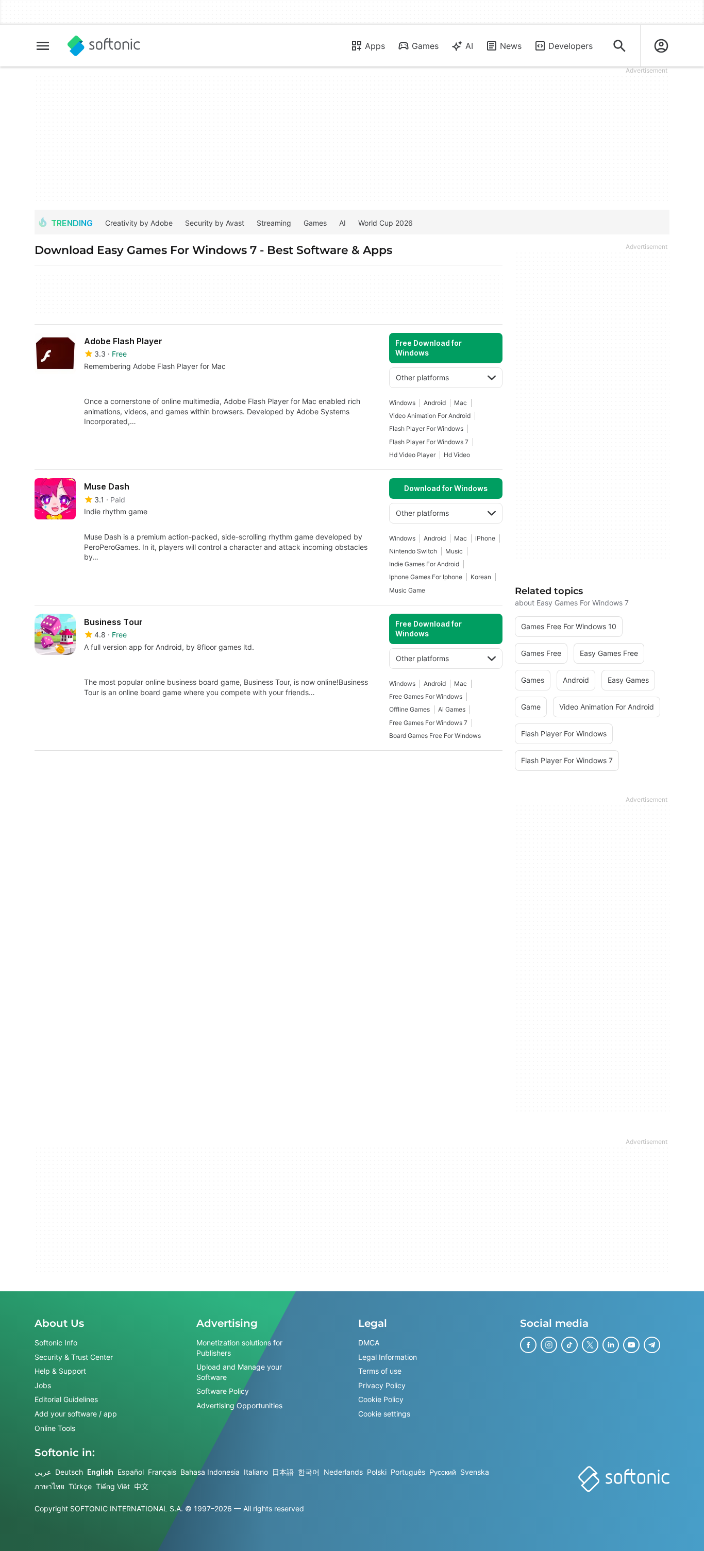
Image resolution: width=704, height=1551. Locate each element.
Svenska (474, 1472)
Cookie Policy (381, 1399)
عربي (43, 1472)
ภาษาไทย (49, 1486)
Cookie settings (384, 1413)
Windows (402, 403)
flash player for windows (426, 428)
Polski (377, 1472)
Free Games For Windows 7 (428, 723)
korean (481, 577)
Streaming (274, 222)
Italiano (256, 1472)
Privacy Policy (382, 1385)
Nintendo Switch (413, 551)
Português (408, 1472)
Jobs (43, 1385)
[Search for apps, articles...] (619, 45)
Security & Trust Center (74, 1356)
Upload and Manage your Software (239, 1371)
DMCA (368, 1342)
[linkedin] (610, 1345)
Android (435, 403)
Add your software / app (76, 1413)
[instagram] (549, 1345)
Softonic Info (56, 1342)
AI (469, 46)
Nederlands (343, 1472)
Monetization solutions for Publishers (239, 1347)
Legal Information (387, 1356)
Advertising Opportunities (239, 1405)
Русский (442, 1472)
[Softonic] (104, 45)
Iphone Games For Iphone (425, 577)
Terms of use (379, 1371)
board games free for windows (435, 735)
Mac (460, 403)
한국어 (309, 1472)
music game (407, 590)
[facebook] (528, 1345)
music (454, 551)
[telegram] (652, 1345)
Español (131, 1472)
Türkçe (80, 1486)
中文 (141, 1486)
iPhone (485, 538)
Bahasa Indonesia (210, 1472)
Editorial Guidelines (66, 1399)
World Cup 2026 (385, 222)
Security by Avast (214, 222)
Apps (375, 46)
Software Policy (222, 1391)
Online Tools (55, 1427)
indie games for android (424, 564)
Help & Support (60, 1371)
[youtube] (631, 1345)
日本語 (283, 1472)
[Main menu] (42, 45)
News (511, 46)
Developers (570, 46)
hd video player (412, 455)
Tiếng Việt (113, 1486)
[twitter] (590, 1345)
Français (162, 1472)
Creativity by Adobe (139, 222)
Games (425, 46)
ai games (451, 709)
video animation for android (430, 415)
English (100, 1472)
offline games (409, 709)
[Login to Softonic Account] (661, 45)
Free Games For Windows (425, 696)
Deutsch (69, 1472)
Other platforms (422, 377)
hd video (457, 455)
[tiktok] (569, 1345)
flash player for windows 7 (428, 442)
